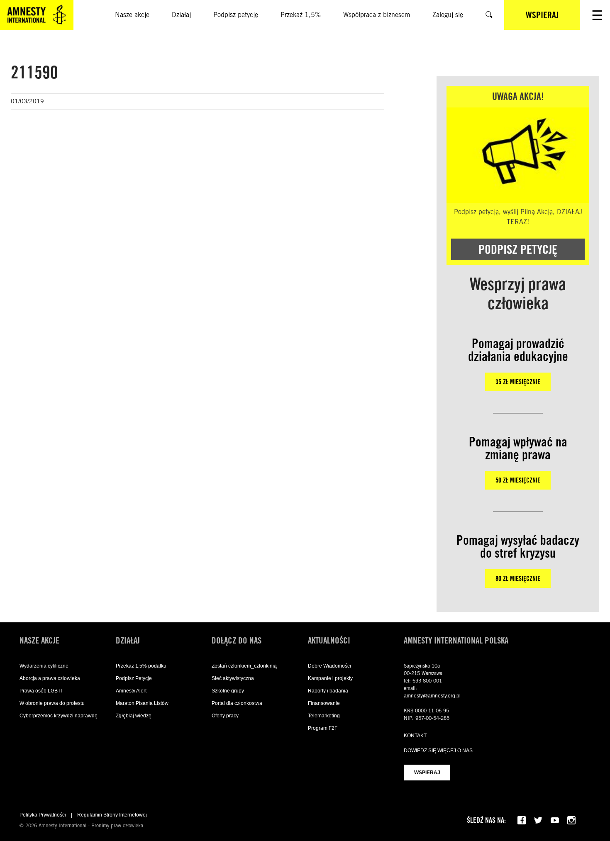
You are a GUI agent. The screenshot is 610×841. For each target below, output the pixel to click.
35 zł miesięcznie (517, 382)
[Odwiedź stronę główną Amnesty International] (36, 15)
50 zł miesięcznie (517, 480)
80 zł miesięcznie (517, 579)
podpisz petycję (517, 249)
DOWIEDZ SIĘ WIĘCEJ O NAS (438, 750)
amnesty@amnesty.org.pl (432, 696)
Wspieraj (427, 772)
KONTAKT (415, 736)
